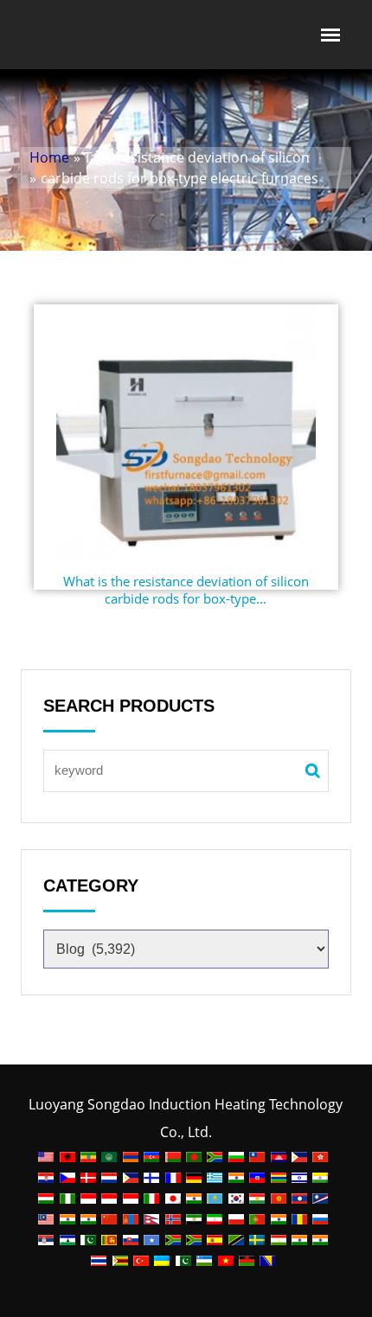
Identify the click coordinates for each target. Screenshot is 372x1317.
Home (49, 157)
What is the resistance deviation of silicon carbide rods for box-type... (186, 589)
